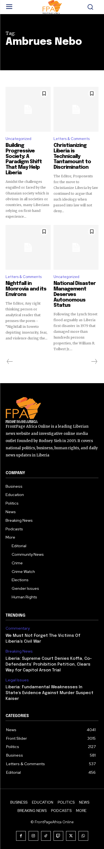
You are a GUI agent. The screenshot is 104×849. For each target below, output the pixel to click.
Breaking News (19, 651)
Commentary (18, 628)
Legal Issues (17, 680)
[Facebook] (21, 836)
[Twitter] (71, 836)
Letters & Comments (72, 138)
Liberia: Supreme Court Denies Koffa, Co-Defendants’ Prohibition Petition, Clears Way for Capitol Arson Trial (49, 664)
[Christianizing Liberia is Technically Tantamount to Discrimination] (76, 109)
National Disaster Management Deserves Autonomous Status (75, 294)
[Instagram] (33, 836)
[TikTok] (46, 836)
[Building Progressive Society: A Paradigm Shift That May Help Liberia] (28, 109)
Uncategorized (18, 138)
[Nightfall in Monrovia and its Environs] (28, 247)
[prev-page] (10, 361)
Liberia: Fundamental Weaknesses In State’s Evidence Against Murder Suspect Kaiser (49, 693)
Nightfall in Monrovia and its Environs (26, 289)
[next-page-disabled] (94, 361)
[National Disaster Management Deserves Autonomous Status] (76, 247)
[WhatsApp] (83, 836)
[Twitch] (58, 836)
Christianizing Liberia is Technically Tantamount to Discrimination (72, 156)
